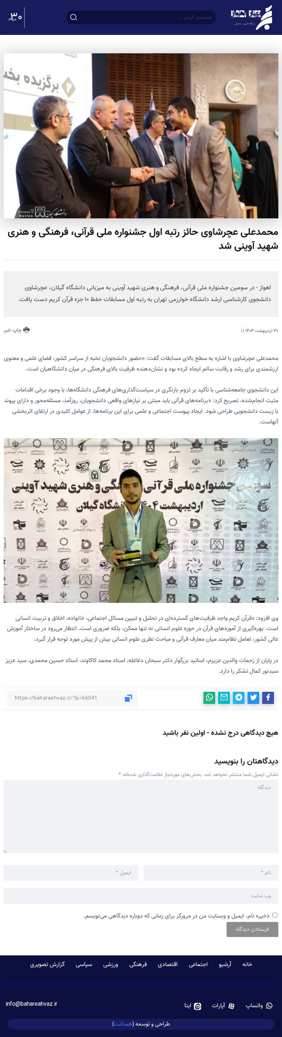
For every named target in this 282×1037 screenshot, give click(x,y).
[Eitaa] (193, 1006)
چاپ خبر (13, 330)
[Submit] (73, 17)
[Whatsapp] (259, 1006)
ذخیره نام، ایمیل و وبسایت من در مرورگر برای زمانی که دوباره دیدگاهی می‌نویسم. (176, 916)
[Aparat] (224, 1006)
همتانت (123, 1024)
